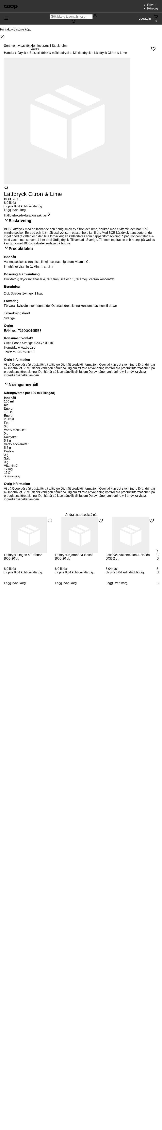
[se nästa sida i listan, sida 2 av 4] (157, 551)
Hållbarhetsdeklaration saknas (25, 215)
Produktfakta (21, 248)
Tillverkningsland (17, 313)
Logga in (145, 18)
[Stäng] (2, 37)
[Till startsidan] (11, 6)
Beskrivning (20, 220)
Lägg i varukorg (15, 210)
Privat (151, 5)
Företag (152, 8)
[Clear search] (95, 15)
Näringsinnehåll (23, 384)
